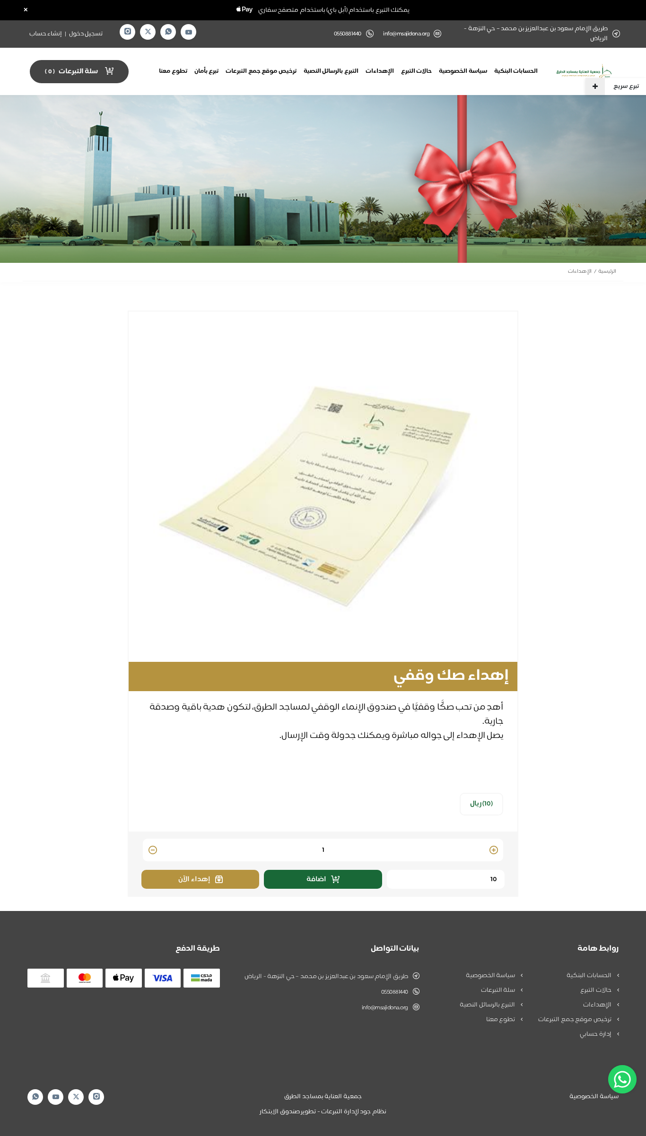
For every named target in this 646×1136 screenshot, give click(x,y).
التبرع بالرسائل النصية (331, 71)
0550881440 (394, 992)
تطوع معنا (173, 71)
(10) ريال (481, 804)
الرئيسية (607, 271)
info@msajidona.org (406, 34)
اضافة (316, 879)
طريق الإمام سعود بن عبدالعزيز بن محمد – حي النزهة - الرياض (326, 976)
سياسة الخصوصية (463, 71)
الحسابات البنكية (516, 71)
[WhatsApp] (168, 31)
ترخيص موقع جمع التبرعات (261, 71)
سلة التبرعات (498, 990)
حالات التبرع (416, 71)
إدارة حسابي (596, 1034)
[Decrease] (152, 851)
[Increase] (493, 851)
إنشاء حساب (45, 34)
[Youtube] (188, 32)
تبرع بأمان (206, 71)
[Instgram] (127, 31)
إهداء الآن (194, 879)
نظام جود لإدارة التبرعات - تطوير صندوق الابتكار (323, 1112)
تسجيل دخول (86, 34)
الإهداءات (380, 71)
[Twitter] (148, 31)
